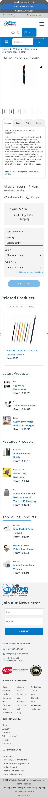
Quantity (9, 237)
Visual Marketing (34, 780)
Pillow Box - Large (23, 549)
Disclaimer (17, 787)
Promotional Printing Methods (15, 763)
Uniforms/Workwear (24, 11)
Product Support (9, 767)
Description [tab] (8, 123)
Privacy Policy (30, 787)
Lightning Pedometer (19, 387)
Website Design (17, 780)
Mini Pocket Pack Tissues (23, 530)
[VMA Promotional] (9, 23)
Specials (5, 739)
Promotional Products (24, 6)
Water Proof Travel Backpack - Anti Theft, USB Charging (24, 497)
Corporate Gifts (6, 700)
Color (8, 249)
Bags (4, 687)
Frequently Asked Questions (14, 759)
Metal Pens (29, 48)
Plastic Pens (25, 307)
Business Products (6, 692)
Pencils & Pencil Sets (13, 307)
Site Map (6, 787)
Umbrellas (21, 705)
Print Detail (11, 262)
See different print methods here (29, 272)
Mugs (19, 712)
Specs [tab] (18, 123)
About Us (6, 728)
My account (7, 756)
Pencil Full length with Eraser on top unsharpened (22, 352)
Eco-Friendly (20, 700)
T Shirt (34, 690)
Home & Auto (35, 700)
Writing (16, 48)
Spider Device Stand (24, 405)
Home (5, 48)
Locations (6, 743)
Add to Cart (24, 283)
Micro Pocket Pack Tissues (23, 567)
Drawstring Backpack (19, 475)
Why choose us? (9, 736)
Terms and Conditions (12, 774)
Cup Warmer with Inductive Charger (23, 423)
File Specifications (27, 791)
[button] (42, 24)
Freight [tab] (28, 123)
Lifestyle (20, 687)
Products (6, 732)
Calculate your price (15, 231)
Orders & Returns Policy (13, 770)
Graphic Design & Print (24, 2)
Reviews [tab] (39, 123)
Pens (19, 690)
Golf (18, 709)
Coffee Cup (36, 687)
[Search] (38, 41)
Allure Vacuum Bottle (21, 455)
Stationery (21, 694)
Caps (33, 694)
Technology (36, 709)
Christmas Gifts (6, 707)
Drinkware (7, 712)
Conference (36, 705)
